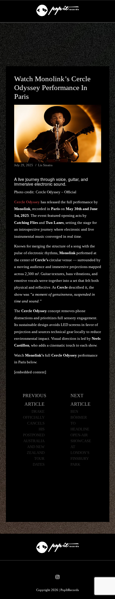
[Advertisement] (57, 44)
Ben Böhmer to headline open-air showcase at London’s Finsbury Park (80, 438)
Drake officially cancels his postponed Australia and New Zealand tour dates (34, 438)
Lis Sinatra (45, 165)
